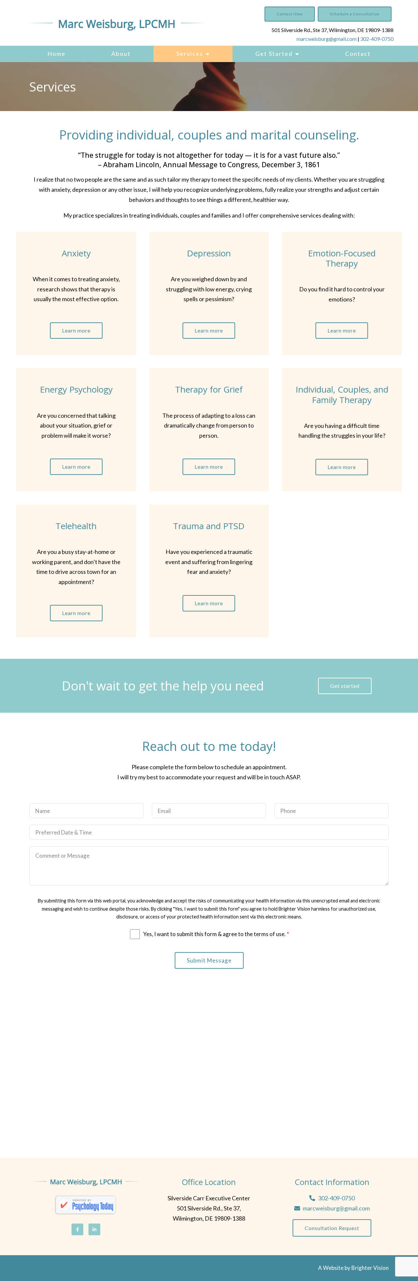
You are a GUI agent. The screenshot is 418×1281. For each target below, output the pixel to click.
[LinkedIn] (94, 1229)
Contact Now (290, 13)
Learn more (76, 330)
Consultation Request (332, 1228)
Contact (358, 53)
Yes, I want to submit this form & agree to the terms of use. (216, 934)
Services (189, 53)
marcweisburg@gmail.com (327, 39)
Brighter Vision (370, 1267)
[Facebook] (77, 1229)
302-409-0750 (377, 39)
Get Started (274, 53)
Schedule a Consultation (354, 13)
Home (56, 53)
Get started (345, 686)
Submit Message (209, 960)
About (121, 53)
